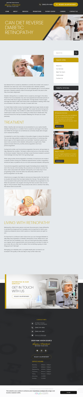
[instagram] (41, 350)
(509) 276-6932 (40, 327)
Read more (59, 126)
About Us (58, 66)
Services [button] (25, 11)
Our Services (59, 69)
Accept (68, 392)
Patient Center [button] (50, 11)
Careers (62, 11)
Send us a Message (40, 335)
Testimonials (59, 75)
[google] (45, 350)
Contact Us (74, 11)
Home (7, 11)
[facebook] (37, 350)
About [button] (15, 11)
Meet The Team (60, 72)
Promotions (37, 11)
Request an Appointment (21, 296)
